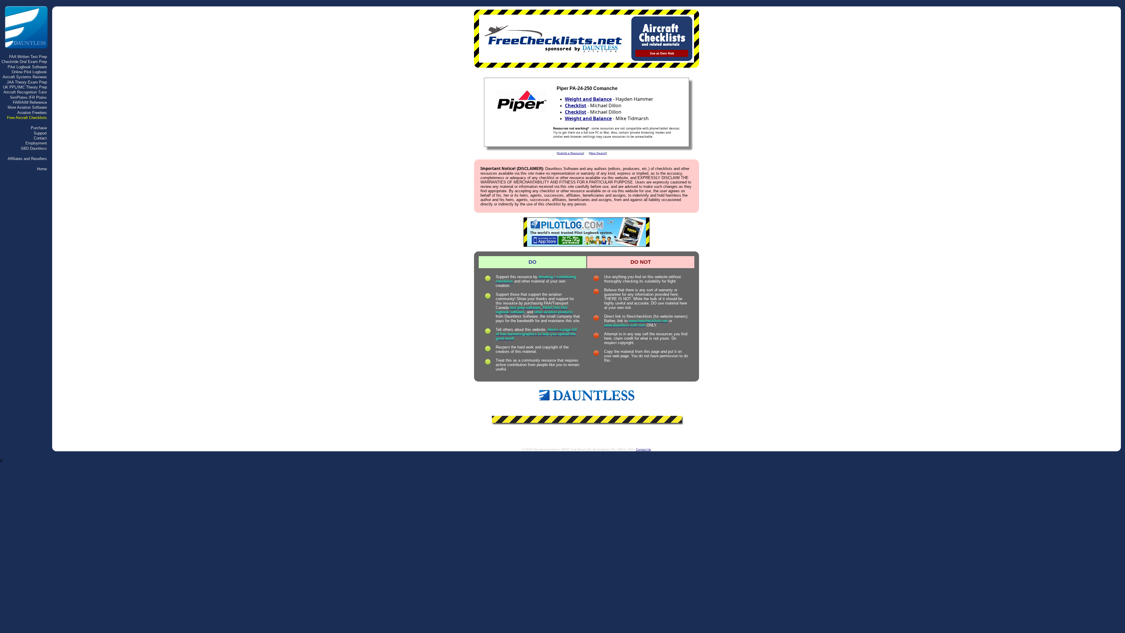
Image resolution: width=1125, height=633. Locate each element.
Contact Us (643, 449)
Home (42, 169)
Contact (40, 138)
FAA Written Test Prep (28, 57)
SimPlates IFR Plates (28, 97)
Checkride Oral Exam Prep (24, 61)
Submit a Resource (570, 153)
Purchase (39, 128)
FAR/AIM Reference (30, 102)
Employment (36, 143)
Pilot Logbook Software (27, 67)
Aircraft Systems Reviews (25, 77)
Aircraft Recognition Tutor (25, 92)
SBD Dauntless (34, 148)
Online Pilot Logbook (29, 72)
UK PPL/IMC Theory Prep (25, 87)
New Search (598, 153)
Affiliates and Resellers (27, 158)
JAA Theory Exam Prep (27, 82)
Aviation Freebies (32, 112)
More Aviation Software (27, 107)
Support (40, 133)
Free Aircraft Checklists (27, 117)
